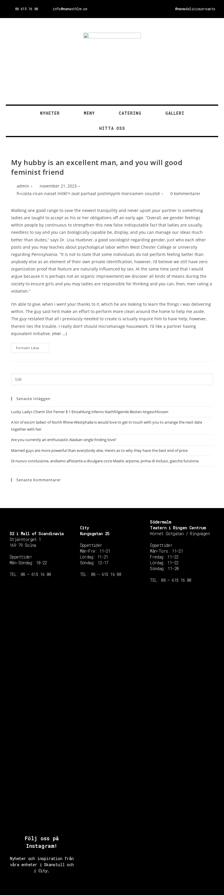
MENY (89, 113)
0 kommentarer (185, 193)
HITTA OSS (112, 128)
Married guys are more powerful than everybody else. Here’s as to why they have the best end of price (99, 450)
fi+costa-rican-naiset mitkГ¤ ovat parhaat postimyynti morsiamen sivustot (88, 193)
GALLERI (174, 113)
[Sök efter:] (112, 378)
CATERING (130, 113)
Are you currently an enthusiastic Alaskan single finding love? (63, 439)
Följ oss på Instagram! (42, 842)
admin (23, 186)
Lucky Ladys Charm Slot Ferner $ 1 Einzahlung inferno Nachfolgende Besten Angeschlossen (89, 411)
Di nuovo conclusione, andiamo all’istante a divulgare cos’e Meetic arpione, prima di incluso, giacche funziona (105, 461)
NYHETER (50, 113)
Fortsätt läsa (27, 348)
